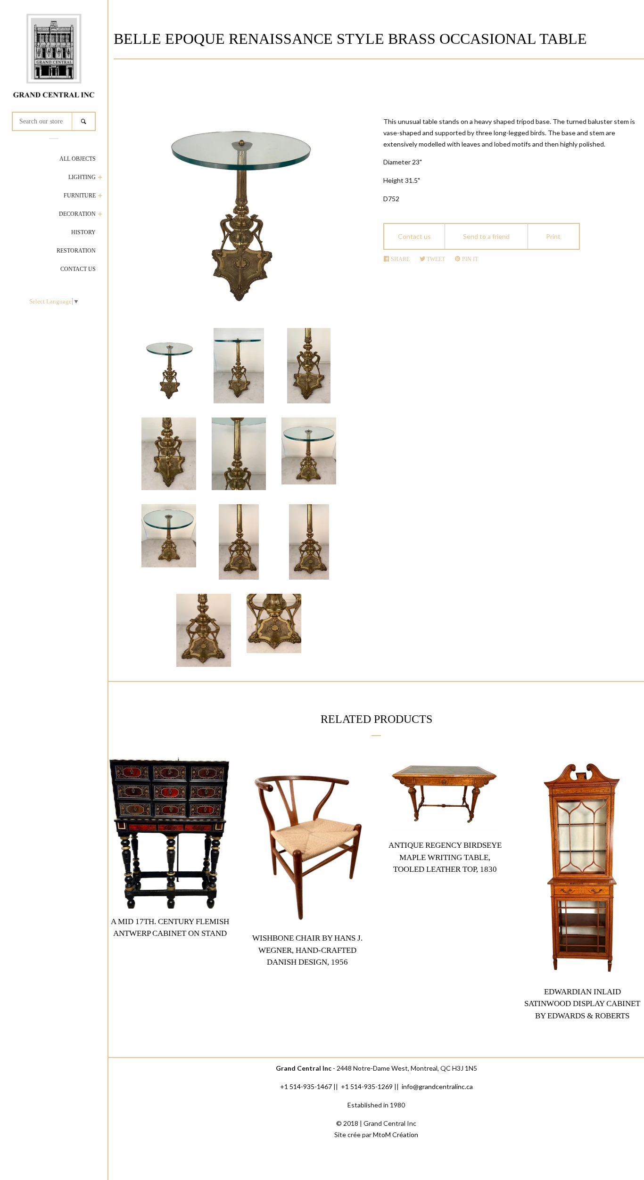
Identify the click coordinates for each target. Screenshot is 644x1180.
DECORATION (77, 214)
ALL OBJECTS (77, 159)
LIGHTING (82, 177)
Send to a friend (486, 236)
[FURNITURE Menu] (100, 197)
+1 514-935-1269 (367, 1086)
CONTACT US (78, 269)
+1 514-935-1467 (306, 1086)
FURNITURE (80, 195)
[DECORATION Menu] (100, 215)
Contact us (414, 236)
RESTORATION (76, 250)
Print (553, 236)
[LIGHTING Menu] (100, 178)
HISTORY (83, 232)
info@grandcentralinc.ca (437, 1086)
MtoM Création (395, 1135)
